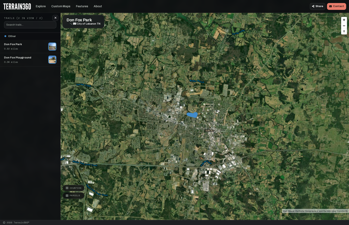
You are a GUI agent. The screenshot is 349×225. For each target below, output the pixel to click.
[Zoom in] (344, 20)
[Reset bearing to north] (344, 31)
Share (319, 6)
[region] (174, 110)
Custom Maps (60, 6)
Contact (338, 6)
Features (82, 6)
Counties (75, 188)
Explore (41, 6)
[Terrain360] (17, 6)
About (98, 6)
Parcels (75, 195)
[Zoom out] (344, 26)
